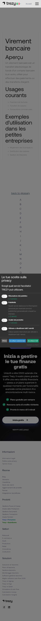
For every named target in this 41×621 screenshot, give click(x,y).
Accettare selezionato (17, 341)
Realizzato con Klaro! (32, 345)
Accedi (29, 4)
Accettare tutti (33, 341)
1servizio (12, 299)
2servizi (12, 316)
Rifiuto (4, 341)
